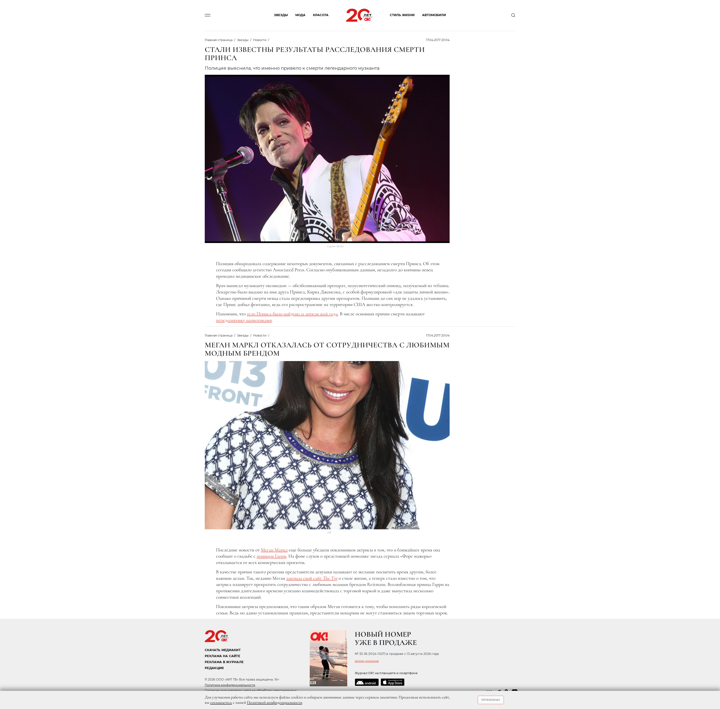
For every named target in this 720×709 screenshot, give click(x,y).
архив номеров (367, 661)
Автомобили (434, 15)
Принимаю (490, 700)
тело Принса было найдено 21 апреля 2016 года (292, 314)
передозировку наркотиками (244, 320)
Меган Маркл (274, 550)
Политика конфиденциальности (230, 685)
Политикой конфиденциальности (274, 702)
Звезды (281, 15)
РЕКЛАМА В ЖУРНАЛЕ (224, 662)
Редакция (214, 668)
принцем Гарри (271, 556)
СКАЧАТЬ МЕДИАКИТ (223, 650)
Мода (300, 15)
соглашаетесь (221, 702)
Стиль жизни (402, 15)
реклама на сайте (222, 656)
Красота (320, 15)
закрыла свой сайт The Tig (312, 578)
